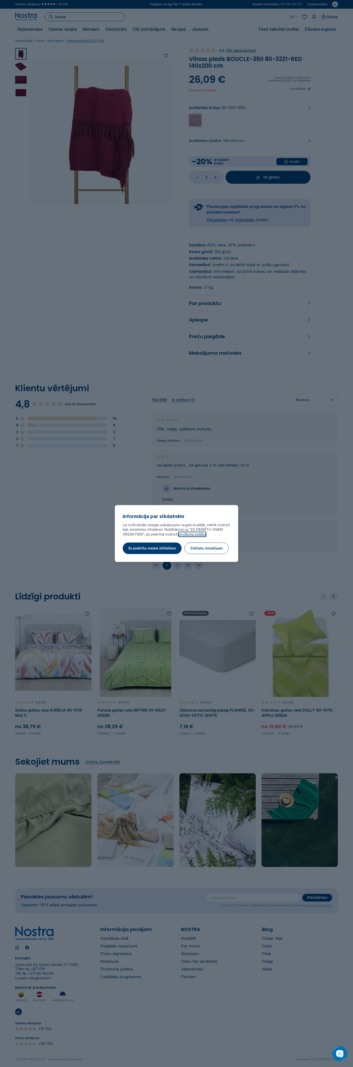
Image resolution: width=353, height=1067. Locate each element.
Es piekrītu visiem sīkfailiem (152, 548)
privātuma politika (192, 534)
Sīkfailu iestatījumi (206, 548)
